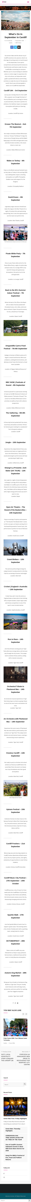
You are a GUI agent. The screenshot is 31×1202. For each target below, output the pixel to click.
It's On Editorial (8, 40)
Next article (25, 1051)
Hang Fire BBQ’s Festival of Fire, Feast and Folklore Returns (15, 1157)
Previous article (7, 1051)
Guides (10, 43)
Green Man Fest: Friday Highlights (15, 1118)
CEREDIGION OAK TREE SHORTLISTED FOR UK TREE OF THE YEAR (14, 1137)
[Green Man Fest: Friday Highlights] (15, 1106)
